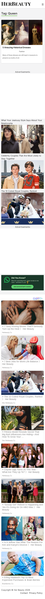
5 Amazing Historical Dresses (16, 47)
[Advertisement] (22, 96)
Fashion (22, 51)
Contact (24, 593)
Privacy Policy (35, 593)
